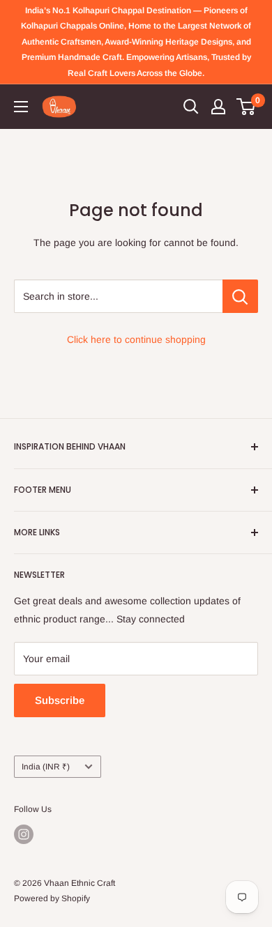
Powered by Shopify (52, 898)
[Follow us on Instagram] (23, 834)
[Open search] (191, 106)
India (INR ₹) (46, 767)
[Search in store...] (240, 296)
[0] (246, 106)
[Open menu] (21, 106)
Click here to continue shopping (136, 339)
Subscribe (59, 700)
